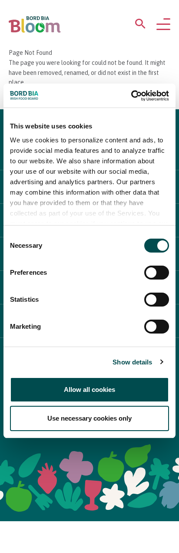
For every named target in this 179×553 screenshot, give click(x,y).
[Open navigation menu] (163, 25)
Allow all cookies (89, 389)
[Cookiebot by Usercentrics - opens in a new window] (131, 95)
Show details (132, 362)
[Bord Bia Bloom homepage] (35, 24)
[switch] (156, 273)
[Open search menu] (140, 25)
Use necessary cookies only (89, 418)
